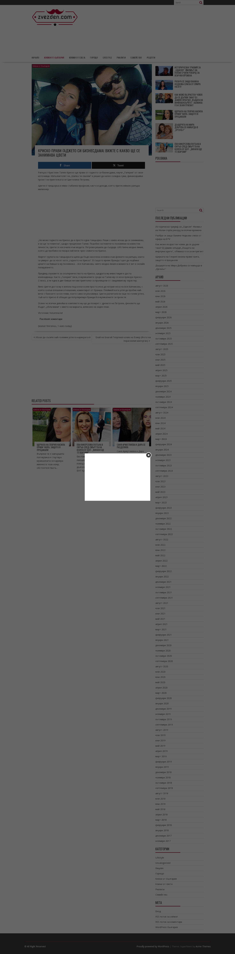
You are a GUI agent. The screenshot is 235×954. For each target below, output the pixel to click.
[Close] (148, 455)
